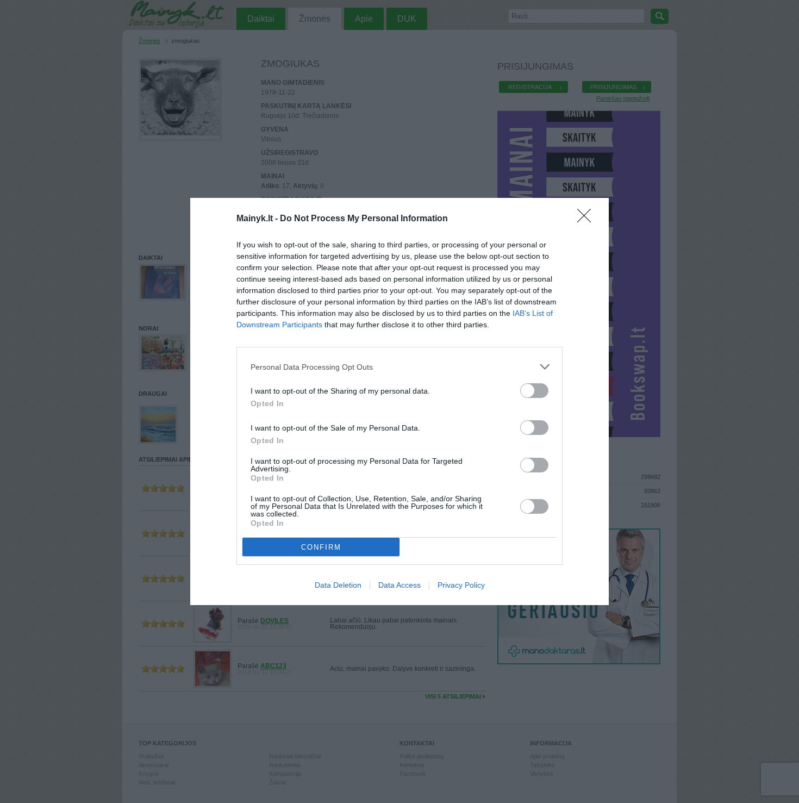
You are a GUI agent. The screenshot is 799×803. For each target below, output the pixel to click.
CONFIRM (321, 547)
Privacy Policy (461, 585)
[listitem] (399, 366)
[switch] (534, 390)
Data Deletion (338, 585)
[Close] (587, 219)
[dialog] (399, 401)
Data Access (399, 585)
